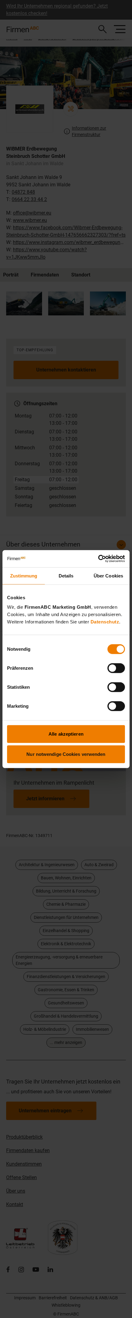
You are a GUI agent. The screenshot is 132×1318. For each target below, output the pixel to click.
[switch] (116, 668)
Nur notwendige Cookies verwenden (65, 753)
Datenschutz (105, 621)
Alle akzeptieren (66, 734)
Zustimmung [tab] (23, 575)
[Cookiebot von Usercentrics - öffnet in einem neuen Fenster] (98, 559)
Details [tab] (66, 575)
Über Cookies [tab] (108, 575)
